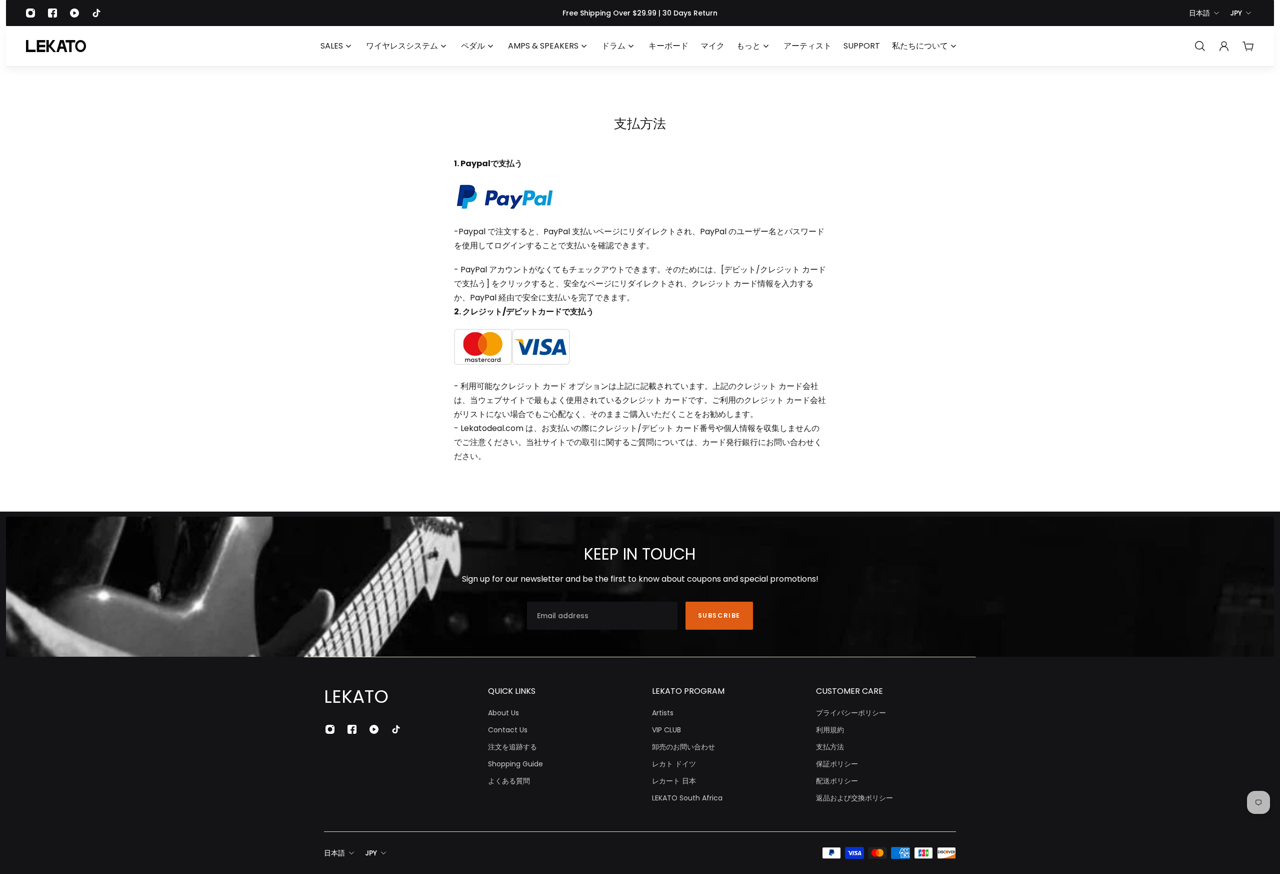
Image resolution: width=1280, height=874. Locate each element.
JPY (1236, 13)
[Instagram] (31, 13)
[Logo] (56, 46)
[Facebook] (53, 13)
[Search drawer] (1200, 46)
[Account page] (1224, 46)
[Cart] (1248, 46)
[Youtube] (75, 13)
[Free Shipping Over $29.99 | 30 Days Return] (640, 13)
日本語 (1199, 13)
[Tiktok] (97, 13)
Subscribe (719, 615)
